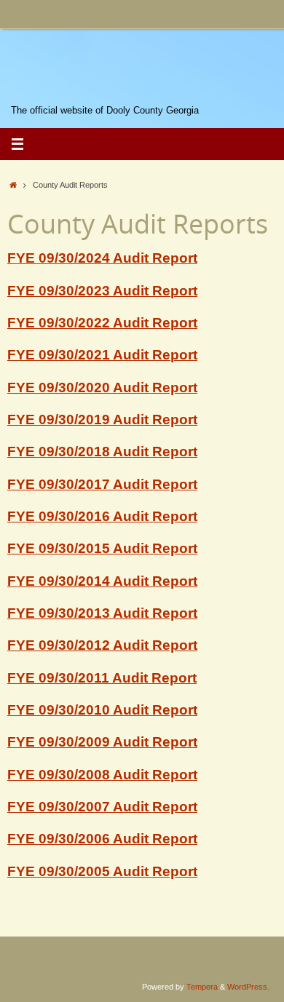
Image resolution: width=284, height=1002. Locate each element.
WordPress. (248, 986)
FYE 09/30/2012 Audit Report (102, 645)
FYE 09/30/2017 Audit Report (102, 484)
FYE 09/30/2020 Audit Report (102, 387)
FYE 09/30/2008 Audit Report (102, 774)
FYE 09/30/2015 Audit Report (102, 548)
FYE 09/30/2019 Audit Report (102, 419)
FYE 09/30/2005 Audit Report (102, 871)
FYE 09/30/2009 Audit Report (102, 741)
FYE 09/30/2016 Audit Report (102, 516)
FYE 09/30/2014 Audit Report (102, 581)
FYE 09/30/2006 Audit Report (102, 838)
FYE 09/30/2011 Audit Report (102, 677)
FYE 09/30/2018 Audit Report (102, 451)
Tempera (202, 986)
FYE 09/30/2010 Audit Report (102, 709)
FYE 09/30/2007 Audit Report (102, 806)
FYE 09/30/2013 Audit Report (102, 613)
